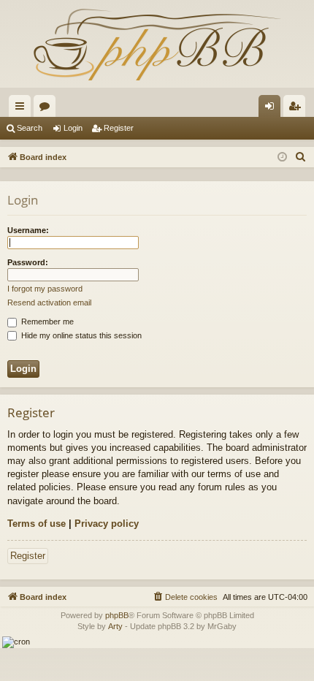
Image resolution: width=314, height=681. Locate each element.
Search (29, 127)
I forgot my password (45, 288)
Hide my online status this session (80, 335)
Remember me (46, 321)
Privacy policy (106, 523)
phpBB (117, 615)
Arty (115, 626)
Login (73, 127)
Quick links (23, 109)
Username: (28, 230)
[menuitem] (300, 157)
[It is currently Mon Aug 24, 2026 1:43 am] (282, 157)
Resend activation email (49, 302)
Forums (47, 109)
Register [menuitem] (297, 109)
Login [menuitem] (272, 109)
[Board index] (157, 44)
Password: (27, 262)
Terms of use (36, 523)
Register (119, 127)
